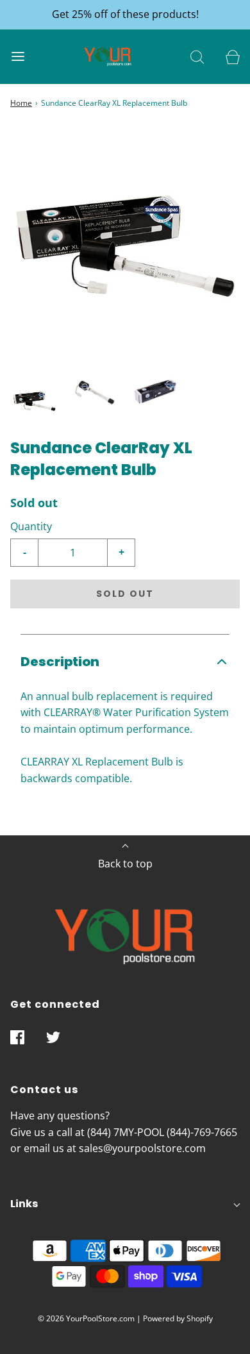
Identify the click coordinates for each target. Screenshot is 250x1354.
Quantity (31, 526)
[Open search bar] (197, 56)
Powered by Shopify (178, 1318)
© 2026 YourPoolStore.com (86, 1318)
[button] (34, 401)
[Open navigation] (17, 56)
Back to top (125, 864)
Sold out (125, 593)
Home (21, 102)
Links (24, 1203)
